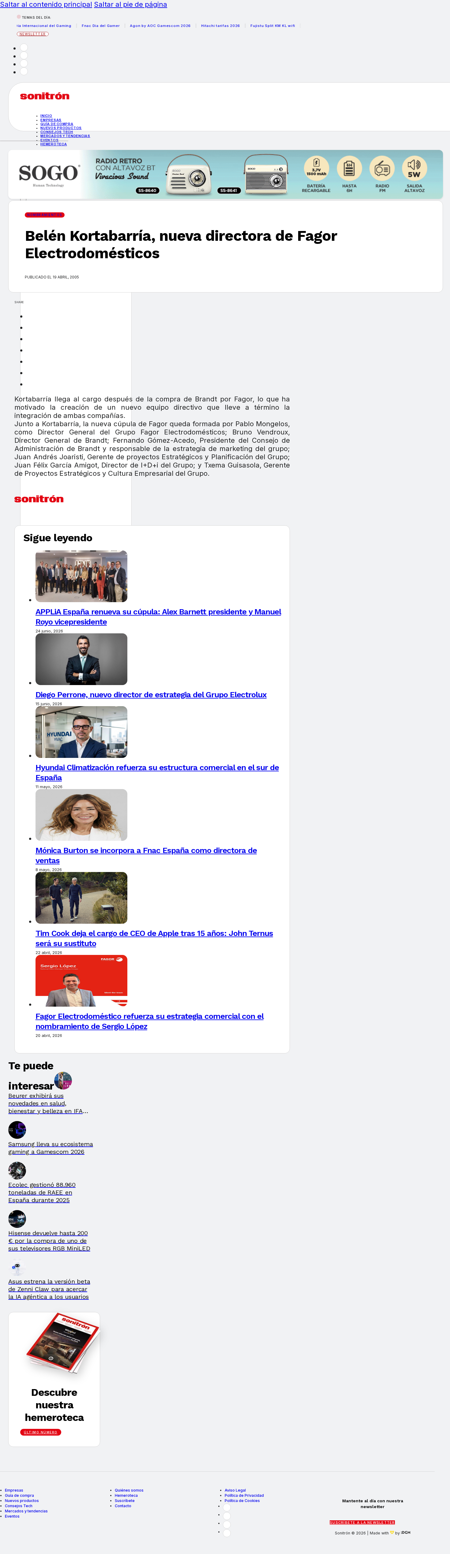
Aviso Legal (235, 1490)
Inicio (46, 115)
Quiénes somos (129, 1490)
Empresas (51, 120)
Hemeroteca (53, 144)
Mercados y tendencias (65, 136)
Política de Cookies (242, 1500)
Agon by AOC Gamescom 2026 (139, 26)
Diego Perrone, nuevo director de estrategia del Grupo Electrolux (151, 694)
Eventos (49, 140)
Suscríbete (125, 1500)
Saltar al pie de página (130, 4)
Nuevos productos (61, 128)
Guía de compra (56, 124)
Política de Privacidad (244, 1495)
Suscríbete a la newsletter (362, 1522)
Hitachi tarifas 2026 (199, 26)
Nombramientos (44, 215)
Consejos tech (56, 132)
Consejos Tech (18, 1506)
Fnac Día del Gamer (80, 26)
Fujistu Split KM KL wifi (252, 26)
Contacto (123, 1506)
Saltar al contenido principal (46, 4)
